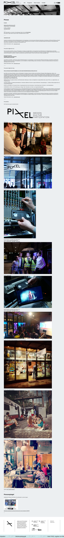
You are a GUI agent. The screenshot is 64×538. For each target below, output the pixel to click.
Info (24, 2)
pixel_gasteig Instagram (10, 389)
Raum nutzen (37, 2)
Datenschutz (52, 522)
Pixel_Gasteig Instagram (10, 489)
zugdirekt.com (8, 275)
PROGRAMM (28, 32)
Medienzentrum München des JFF (9, 25)
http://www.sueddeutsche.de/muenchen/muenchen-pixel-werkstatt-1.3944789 (16, 510)
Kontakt (43, 2)
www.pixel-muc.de (17, 63)
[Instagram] (54, 2)
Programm (29, 2)
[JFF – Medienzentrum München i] (58, 2)
